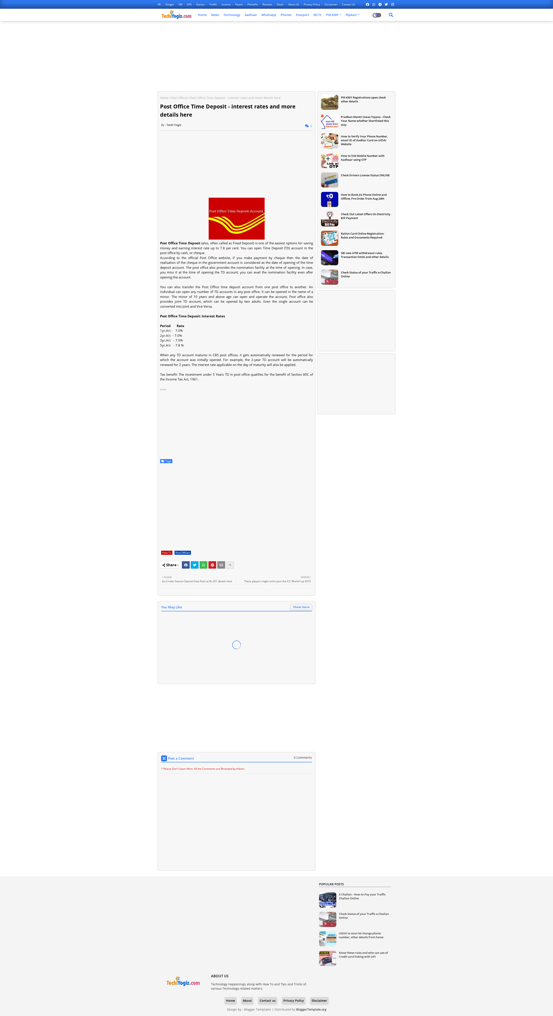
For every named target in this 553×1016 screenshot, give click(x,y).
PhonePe (253, 4)
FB (159, 4)
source (163, 389)
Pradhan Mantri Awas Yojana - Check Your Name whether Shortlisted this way (366, 121)
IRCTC (317, 15)
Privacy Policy (312, 4)
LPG (189, 4)
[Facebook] (186, 565)
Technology (231, 15)
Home (202, 15)
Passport (302, 15)
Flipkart (351, 15)
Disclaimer (331, 4)
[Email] (221, 565)
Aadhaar (251, 15)
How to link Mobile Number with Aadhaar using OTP (363, 158)
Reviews (267, 4)
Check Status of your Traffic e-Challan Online (366, 274)
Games (200, 4)
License (226, 4)
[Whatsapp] (203, 565)
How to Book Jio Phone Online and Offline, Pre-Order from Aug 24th (364, 196)
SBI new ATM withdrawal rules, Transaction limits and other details (365, 255)
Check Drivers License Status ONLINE (365, 175)
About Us (294, 4)
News (215, 15)
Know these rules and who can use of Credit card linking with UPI (363, 955)
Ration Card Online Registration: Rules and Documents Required (362, 235)
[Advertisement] (276, 55)
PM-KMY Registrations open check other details (363, 99)
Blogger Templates (257, 1009)
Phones (286, 15)
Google (170, 4)
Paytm (239, 4)
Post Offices (179, 98)
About (247, 1001)
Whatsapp (268, 15)
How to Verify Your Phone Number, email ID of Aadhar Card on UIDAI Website (364, 140)
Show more (301, 607)
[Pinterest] (212, 565)
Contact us (348, 4)
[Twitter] (195, 565)
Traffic (213, 4)
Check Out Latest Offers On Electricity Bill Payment (365, 216)
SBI (180, 4)
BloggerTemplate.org (311, 1009)
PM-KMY (332, 15)
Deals (280, 4)
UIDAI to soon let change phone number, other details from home (361, 935)
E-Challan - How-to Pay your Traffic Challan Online (362, 896)
